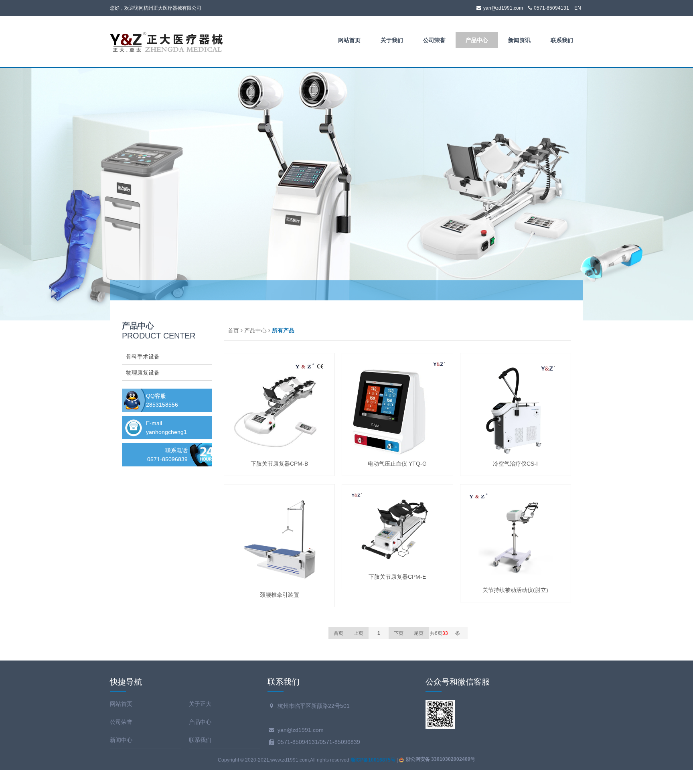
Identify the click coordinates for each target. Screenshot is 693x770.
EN (577, 8)
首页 (233, 330)
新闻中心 (121, 740)
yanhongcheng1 (166, 432)
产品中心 (477, 40)
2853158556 (162, 404)
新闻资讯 (519, 40)
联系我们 (562, 40)
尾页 (419, 633)
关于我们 (392, 40)
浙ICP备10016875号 (373, 760)
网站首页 (349, 40)
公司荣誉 (434, 40)
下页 (398, 633)
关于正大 (200, 704)
